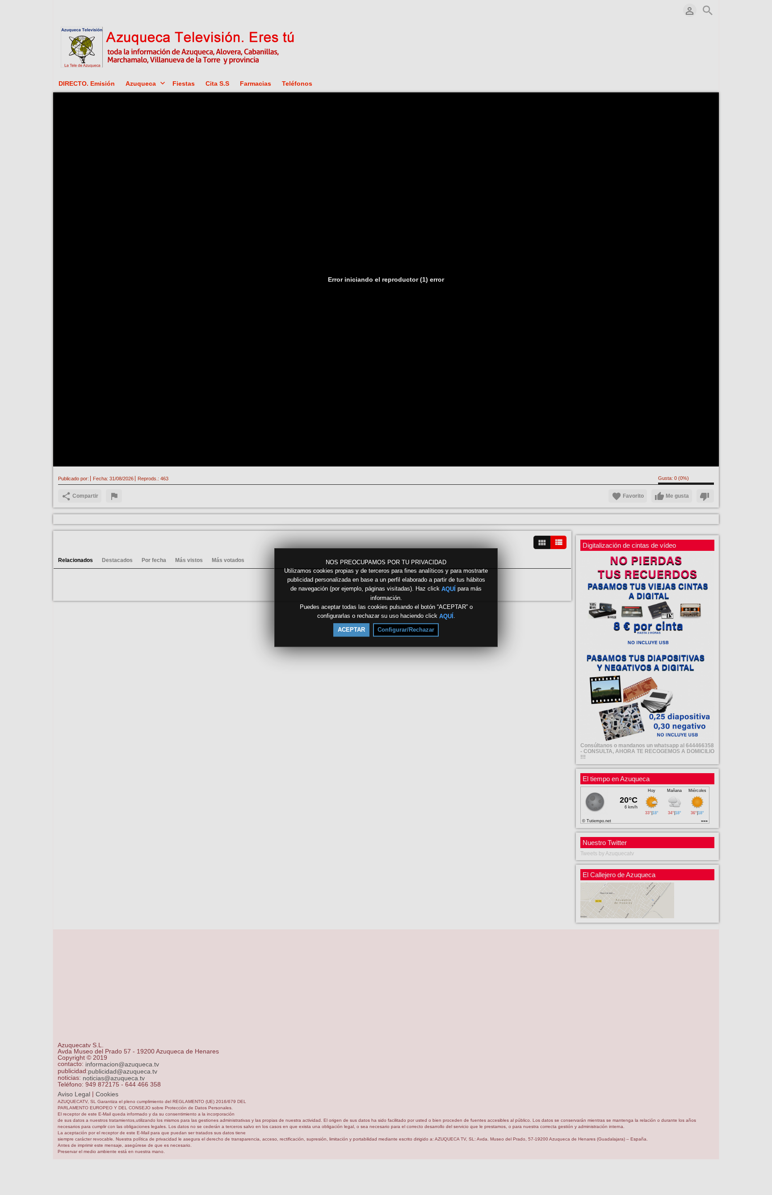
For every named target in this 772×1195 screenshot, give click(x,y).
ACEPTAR (351, 629)
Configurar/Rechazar (406, 629)
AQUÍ (448, 589)
